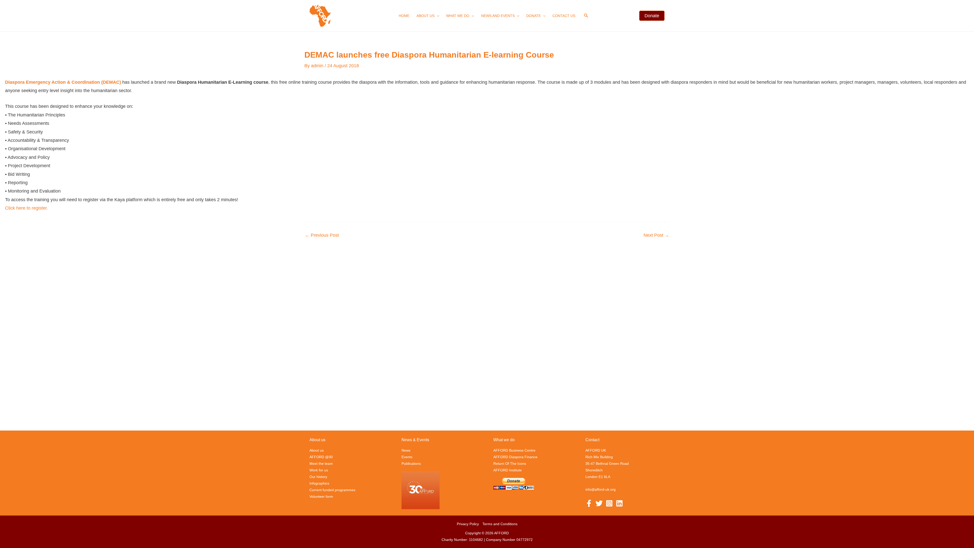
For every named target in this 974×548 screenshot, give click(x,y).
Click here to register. (27, 208)
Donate (533, 16)
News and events (498, 16)
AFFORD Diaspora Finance (515, 457)
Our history (318, 477)
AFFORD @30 (321, 457)
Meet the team (321, 463)
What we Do (457, 16)
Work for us (318, 470)
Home (404, 16)
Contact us (563, 16)
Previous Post (322, 235)
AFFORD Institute (507, 470)
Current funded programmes (332, 490)
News (406, 450)
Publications (411, 463)
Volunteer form (321, 496)
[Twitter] (599, 503)
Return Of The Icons (509, 463)
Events (407, 457)
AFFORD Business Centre (514, 450)
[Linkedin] (619, 503)
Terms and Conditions (499, 524)
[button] (436, 16)
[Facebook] (589, 503)
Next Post (656, 235)
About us (425, 16)
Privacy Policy (468, 524)
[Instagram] (609, 503)
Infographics (319, 483)
